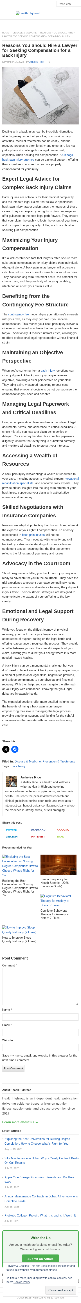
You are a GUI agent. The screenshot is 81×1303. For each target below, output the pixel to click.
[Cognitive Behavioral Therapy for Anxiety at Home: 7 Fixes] (58, 901)
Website (7, 1040)
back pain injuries (33, 534)
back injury (48, 370)
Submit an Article (40, 1259)
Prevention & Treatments (59, 761)
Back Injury (18, 766)
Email (60, 836)
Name (7, 1009)
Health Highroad (34, 1297)
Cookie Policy (22, 1282)
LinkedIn (12, 836)
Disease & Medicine (25, 32)
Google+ (63, 830)
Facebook (38, 830)
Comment (9, 965)
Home (5, 32)
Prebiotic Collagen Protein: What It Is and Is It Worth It (40, 1215)
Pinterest (38, 836)
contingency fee (18, 314)
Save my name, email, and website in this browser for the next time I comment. (39, 1058)
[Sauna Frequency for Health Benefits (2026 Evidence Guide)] (58, 866)
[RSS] (78, 23)
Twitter (11, 830)
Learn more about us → (20, 1122)
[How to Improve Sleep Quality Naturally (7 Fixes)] (20, 930)
